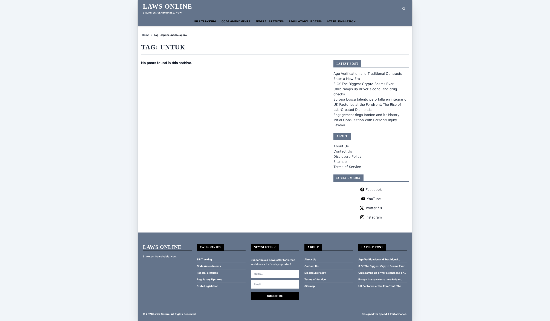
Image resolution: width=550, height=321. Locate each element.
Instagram (374, 217)
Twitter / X (373, 208)
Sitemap (340, 161)
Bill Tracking (205, 21)
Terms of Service (347, 167)
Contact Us (342, 151)
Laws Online (167, 6)
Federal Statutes (270, 21)
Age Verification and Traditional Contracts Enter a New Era (378, 259)
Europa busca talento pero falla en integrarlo (369, 99)
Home (145, 35)
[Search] (403, 8)
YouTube (374, 199)
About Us (341, 146)
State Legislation (341, 21)
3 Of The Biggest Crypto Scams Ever (363, 84)
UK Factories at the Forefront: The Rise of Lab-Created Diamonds (379, 286)
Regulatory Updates (305, 21)
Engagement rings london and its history (366, 115)
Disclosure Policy (347, 156)
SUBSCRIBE (275, 296)
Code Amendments (236, 21)
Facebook (374, 189)
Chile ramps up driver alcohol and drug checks (382, 273)
